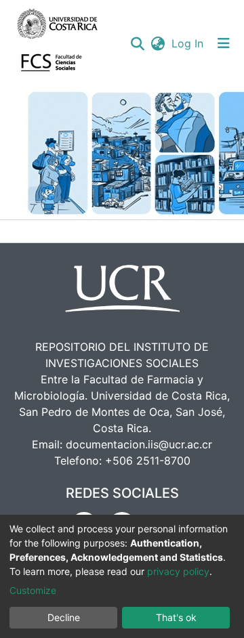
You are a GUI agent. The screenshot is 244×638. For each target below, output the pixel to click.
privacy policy (178, 571)
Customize (32, 590)
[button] (157, 43)
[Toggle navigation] (224, 43)
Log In (188, 43)
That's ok (176, 617)
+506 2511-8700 (147, 460)
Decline (63, 617)
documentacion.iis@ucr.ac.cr (139, 444)
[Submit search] (137, 43)
